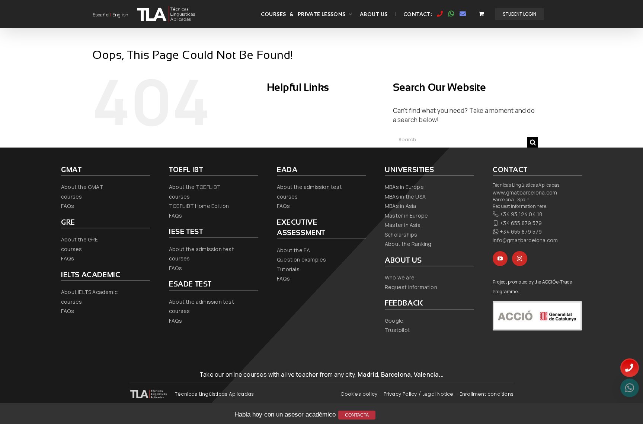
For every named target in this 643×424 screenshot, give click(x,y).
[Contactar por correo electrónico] (463, 13)
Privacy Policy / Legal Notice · (420, 394)
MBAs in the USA (405, 196)
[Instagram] (519, 258)
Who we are (400, 277)
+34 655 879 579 (521, 223)
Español (101, 15)
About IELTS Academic (89, 291)
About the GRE (79, 239)
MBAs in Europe (404, 186)
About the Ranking (408, 243)
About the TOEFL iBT (195, 186)
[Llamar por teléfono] (440, 13)
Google (394, 320)
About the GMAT (82, 186)
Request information (411, 287)
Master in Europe (406, 215)
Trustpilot (397, 329)
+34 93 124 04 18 (521, 214)
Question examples (301, 259)
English (120, 15)
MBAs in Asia (400, 205)
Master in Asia (402, 224)
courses (71, 196)
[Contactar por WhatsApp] (451, 13)
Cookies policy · (360, 394)
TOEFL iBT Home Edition (199, 205)
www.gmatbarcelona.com (525, 192)
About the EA (293, 250)
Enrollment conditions (487, 394)
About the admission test (201, 249)
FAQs (67, 205)
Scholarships (401, 234)
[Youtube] (500, 258)
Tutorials (288, 269)
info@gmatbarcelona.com (525, 240)
